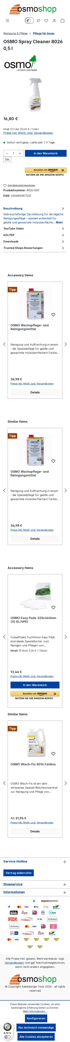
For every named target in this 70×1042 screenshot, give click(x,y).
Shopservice (12, 884)
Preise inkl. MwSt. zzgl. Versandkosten (28, 133)
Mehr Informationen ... (35, 1011)
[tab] (34, 215)
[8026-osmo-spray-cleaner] (35, 94)
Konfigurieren (36, 1018)
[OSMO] (35, 62)
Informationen (14, 892)
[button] (46, 172)
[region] (35, 94)
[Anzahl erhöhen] (20, 153)
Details (35, 392)
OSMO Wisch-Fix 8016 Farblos (33, 764)
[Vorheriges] (4, 344)
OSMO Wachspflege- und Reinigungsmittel (30, 327)
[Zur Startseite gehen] (35, 9)
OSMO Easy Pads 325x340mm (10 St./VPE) (33, 619)
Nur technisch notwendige (36, 1027)
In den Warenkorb (46, 153)
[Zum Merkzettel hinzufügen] (53, 314)
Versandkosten (14, 962)
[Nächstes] (65, 344)
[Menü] (7, 20)
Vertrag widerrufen (19, 873)
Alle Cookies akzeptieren (36, 1036)
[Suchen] (38, 20)
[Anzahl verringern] (7, 153)
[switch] (7, 1037)
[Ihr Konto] (54, 20)
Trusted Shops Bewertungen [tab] (23, 248)
